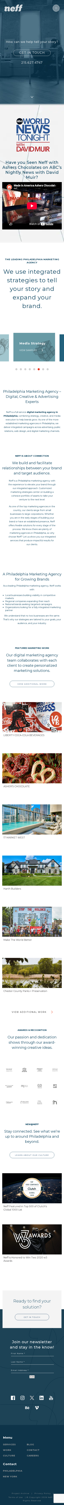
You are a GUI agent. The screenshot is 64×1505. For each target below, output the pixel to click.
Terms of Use (15, 1497)
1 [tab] (16, 370)
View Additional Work (32, 684)
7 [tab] (43, 370)
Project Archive (20, 1493)
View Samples (28, 350)
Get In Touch (32, 1317)
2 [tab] (20, 370)
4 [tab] (30, 370)
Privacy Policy (43, 1493)
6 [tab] (38, 370)
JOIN (32, 1377)
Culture (9, 1455)
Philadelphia (12, 1470)
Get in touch (32, 52)
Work (7, 1450)
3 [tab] (25, 370)
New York (10, 1476)
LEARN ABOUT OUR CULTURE (32, 1155)
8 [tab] (47, 370)
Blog (30, 1444)
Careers (33, 1455)
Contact (33, 1450)
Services (9, 1444)
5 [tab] (34, 370)
